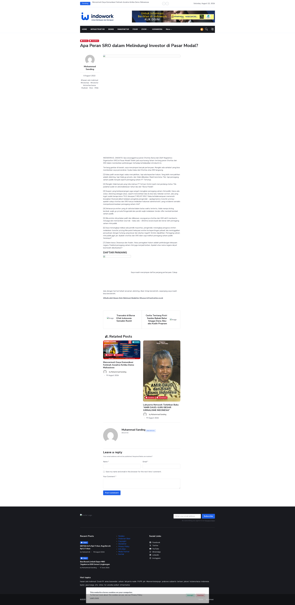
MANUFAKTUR (123, 29)
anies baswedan (111, 581)
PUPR (139, 581)
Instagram (156, 558)
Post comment (112, 493)
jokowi (186, 581)
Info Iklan (122, 549)
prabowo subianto (169, 581)
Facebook (156, 542)
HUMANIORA (157, 29)
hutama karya (195, 581)
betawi (180, 581)
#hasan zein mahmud (89, 80)
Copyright (122, 541)
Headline (95, 41)
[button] (206, 29)
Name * (106, 462)
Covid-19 (100, 581)
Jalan (85, 542)
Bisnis (85, 41)
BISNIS (111, 29)
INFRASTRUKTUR (98, 29)
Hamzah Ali (86, 552)
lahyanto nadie (130, 581)
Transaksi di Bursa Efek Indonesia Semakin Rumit (126, 318)
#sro (91, 88)
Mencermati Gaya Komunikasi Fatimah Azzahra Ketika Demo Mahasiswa (120, 2)
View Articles (151, 430)
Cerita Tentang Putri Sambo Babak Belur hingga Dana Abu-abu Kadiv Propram (156, 319)
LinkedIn (155, 555)
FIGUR (135, 29)
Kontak (121, 554)
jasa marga (90, 585)
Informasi (210, 599)
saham (121, 581)
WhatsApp (156, 552)
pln (144, 581)
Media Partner (123, 552)
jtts (96, 585)
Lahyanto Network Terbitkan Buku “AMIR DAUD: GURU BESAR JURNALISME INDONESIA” (161, 407)
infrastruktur (125, 585)
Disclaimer (122, 544)
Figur (110, 355)
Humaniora (163, 397)
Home (200, 599)
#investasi (85, 83)
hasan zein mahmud (88, 581)
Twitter (155, 546)
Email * (145, 462)
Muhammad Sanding (90, 68)
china (101, 585)
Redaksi (121, 536)
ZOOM (144, 29)
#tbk (96, 88)
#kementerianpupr (153, 581)
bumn (82, 585)
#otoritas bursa (89, 85)
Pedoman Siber (124, 539)
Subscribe (208, 516)
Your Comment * (109, 476)
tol (105, 585)
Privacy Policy (210, 520)
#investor (94, 83)
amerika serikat (113, 585)
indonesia (205, 581)
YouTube (155, 549)
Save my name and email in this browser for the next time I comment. (133, 472)
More (168, 29)
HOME (84, 29)
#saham (84, 88)
